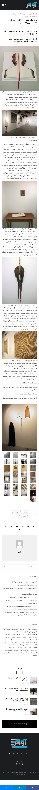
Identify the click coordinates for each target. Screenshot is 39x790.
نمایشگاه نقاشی (32, 648)
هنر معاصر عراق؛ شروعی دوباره (27, 585)
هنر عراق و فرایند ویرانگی (29, 594)
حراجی (25, 632)
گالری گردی (7, 653)
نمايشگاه (17, 645)
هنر (25, 648)
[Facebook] (30, 753)
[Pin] (22, 526)
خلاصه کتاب (18, 632)
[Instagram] (26, 753)
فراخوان (7, 637)
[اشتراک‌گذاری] (33, 526)
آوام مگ (34, 629)
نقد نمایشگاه (32, 645)
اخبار (28, 629)
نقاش (26, 642)
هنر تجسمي (19, 648)
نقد (5, 642)
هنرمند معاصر (8, 650)
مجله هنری (33, 642)
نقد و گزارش (25, 14)
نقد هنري (24, 645)
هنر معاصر (33, 650)
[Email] (11, 526)
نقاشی (21, 642)
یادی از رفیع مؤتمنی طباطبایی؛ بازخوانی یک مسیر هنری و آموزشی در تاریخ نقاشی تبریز (20, 613)
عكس (29, 637)
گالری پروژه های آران (23, 516)
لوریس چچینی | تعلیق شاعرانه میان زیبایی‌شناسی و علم (16, 689)
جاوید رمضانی (32, 632)
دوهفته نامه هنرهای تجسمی (28, 635)
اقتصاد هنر (14, 629)
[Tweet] (28, 526)
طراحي (7, 635)
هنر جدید (11, 648)
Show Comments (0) (20, 724)
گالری (30, 14)
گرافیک (34, 655)
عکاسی (24, 637)
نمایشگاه (11, 645)
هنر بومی (12, 516)
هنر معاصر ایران (24, 650)
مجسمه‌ (22, 640)
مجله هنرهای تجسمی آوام (10, 640)
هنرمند (16, 650)
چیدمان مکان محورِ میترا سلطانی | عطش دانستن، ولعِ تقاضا (17, 710)
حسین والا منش (16, 512)
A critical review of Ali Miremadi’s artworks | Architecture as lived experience (22, 607)
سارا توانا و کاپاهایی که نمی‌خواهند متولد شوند (17, 679)
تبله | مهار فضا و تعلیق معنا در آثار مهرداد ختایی (22, 597)
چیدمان (26, 512)
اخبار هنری (22, 629)
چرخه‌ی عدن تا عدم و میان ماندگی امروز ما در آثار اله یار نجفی (16, 700)
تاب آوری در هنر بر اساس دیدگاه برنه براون (24, 582)
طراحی (34, 637)
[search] (4, 567)
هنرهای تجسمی (32, 653)
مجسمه (34, 640)
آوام (36, 14)
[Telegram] (22, 753)
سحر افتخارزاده (15, 635)
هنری (24, 653)
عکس (12, 637)
